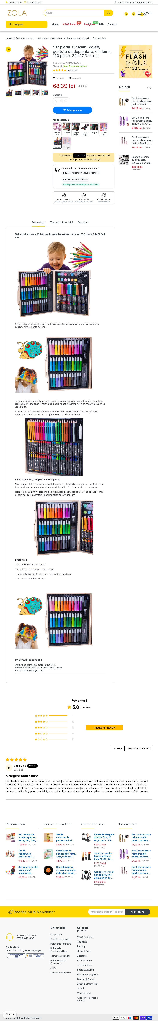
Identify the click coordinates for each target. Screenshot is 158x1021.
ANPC (53, 968)
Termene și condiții (60, 955)
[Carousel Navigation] (149, 87)
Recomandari (15, 824)
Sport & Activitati (85, 969)
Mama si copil (84, 993)
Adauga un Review (104, 727)
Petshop (81, 946)
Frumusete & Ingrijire (87, 974)
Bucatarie (82, 955)
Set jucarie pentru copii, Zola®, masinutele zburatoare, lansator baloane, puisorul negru (28, 870)
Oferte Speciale (92, 824)
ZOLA (17, 1018)
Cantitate (57, 94)
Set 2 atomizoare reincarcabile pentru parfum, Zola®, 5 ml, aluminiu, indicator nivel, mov (142, 120)
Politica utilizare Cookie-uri (58, 962)
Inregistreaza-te (144, 2)
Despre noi (56, 934)
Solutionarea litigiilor (60, 972)
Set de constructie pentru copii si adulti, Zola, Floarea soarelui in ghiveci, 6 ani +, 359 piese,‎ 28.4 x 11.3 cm (66, 837)
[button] (60, 70)
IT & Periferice (84, 965)
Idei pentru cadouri (57, 824)
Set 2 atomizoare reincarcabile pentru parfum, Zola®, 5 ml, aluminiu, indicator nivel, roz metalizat (142, 140)
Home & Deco (84, 951)
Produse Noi (128, 824)
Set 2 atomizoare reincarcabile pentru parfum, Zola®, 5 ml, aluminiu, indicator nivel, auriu (142, 101)
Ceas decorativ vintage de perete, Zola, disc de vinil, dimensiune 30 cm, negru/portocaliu (66, 870)
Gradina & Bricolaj (86, 979)
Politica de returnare (60, 943)
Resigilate (82, 941)
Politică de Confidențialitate (58, 949)
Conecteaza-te (125, 2)
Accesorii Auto (84, 960)
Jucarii (80, 988)
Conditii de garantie (60, 939)
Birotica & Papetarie (87, 983)
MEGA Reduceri (85, 937)
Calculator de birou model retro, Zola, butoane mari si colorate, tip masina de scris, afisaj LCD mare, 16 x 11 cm (66, 853)
